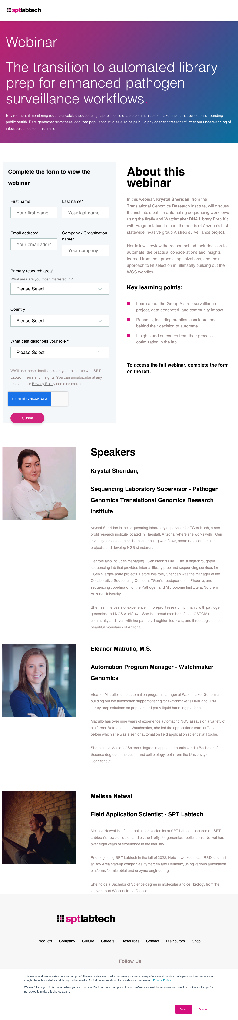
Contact (152, 941)
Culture (88, 941)
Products (44, 941)
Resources (130, 941)
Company (67, 941)
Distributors (175, 941)
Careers (107, 941)
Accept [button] (183, 1009)
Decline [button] (203, 1009)
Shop (196, 941)
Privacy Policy (162, 980)
